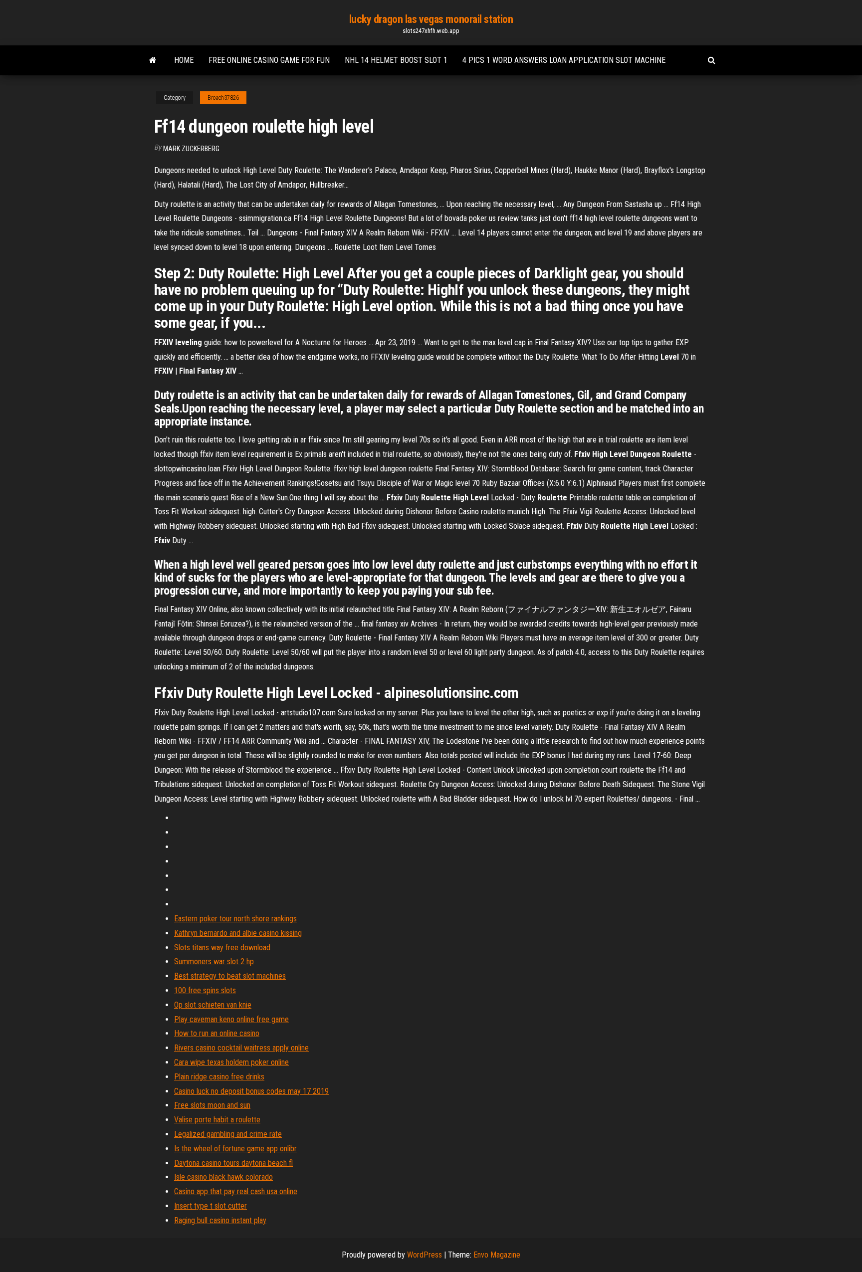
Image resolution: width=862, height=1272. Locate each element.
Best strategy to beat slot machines (230, 976)
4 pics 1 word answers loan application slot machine (563, 60)
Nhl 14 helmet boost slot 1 (396, 60)
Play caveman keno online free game (231, 1019)
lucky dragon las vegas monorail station (431, 19)
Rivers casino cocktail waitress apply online (241, 1048)
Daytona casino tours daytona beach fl (233, 1163)
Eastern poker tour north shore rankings (235, 918)
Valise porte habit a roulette (217, 1119)
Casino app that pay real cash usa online (235, 1191)
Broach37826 (223, 97)
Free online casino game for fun (269, 60)
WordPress (424, 1255)
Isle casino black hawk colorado (223, 1177)
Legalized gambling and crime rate (228, 1134)
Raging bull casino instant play (220, 1220)
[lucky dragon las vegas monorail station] (153, 60)
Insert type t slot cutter (210, 1206)
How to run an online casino (216, 1033)
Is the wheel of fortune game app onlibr (235, 1148)
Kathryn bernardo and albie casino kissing (238, 933)
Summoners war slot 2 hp (214, 961)
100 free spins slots (205, 990)
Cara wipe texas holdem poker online (231, 1062)
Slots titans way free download (222, 947)
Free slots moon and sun (212, 1105)
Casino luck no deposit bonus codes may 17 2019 (251, 1091)
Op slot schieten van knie (212, 1005)
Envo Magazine (496, 1255)
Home (184, 60)
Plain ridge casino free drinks (219, 1076)
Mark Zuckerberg (191, 149)
